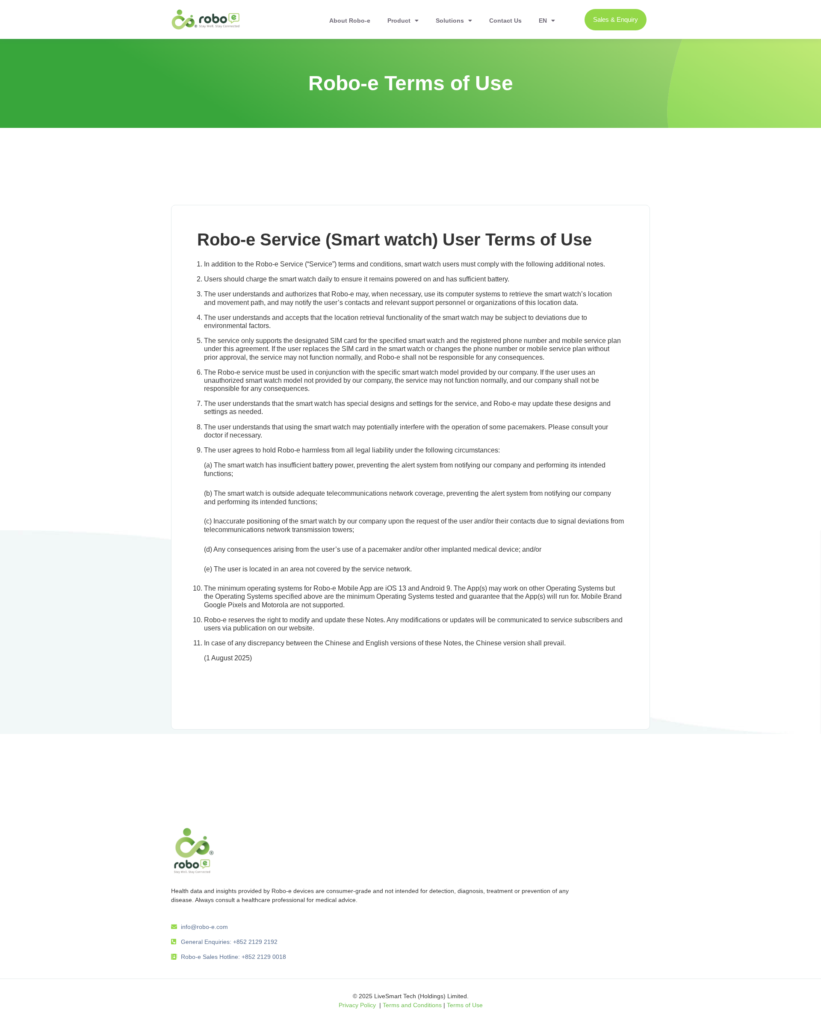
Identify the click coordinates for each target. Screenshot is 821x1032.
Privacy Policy (357, 1005)
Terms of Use (465, 1005)
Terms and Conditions (412, 1005)
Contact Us (505, 20)
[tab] (410, 188)
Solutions (450, 20)
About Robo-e (349, 20)
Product (398, 20)
